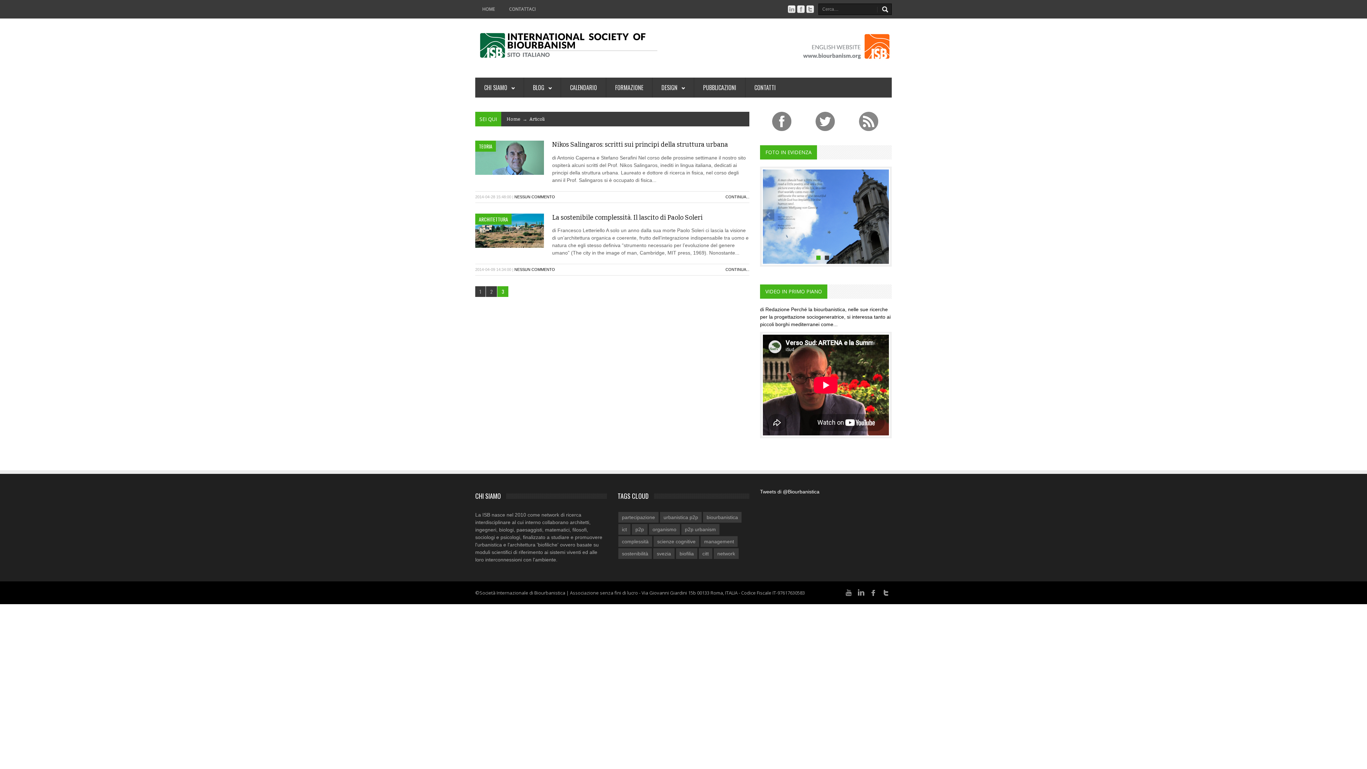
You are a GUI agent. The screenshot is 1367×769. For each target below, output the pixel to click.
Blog (539, 87)
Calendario (583, 87)
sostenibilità (635, 553)
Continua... (737, 197)
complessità (635, 541)
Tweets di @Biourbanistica (789, 492)
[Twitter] (886, 592)
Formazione (629, 87)
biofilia (687, 553)
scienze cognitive (676, 541)
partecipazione (638, 517)
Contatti (765, 87)
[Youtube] (848, 592)
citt (705, 553)
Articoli (537, 119)
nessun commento (534, 197)
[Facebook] (873, 592)
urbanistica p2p (681, 517)
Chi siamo (496, 87)
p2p (639, 529)
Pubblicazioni (719, 87)
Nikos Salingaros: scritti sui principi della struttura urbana (640, 144)
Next (883, 215)
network (726, 553)
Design (670, 87)
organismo (664, 529)
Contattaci (522, 9)
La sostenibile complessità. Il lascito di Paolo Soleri (627, 217)
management (719, 541)
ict (624, 529)
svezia (664, 553)
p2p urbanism (700, 529)
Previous (768, 215)
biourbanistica (722, 517)
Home (488, 9)
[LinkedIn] (861, 592)
